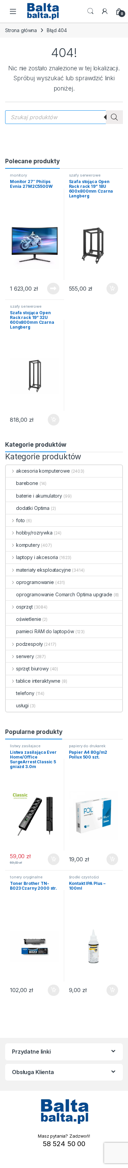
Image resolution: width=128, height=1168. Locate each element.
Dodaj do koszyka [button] (108, 288)
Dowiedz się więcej (49, 288)
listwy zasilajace (25, 745)
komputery (28, 545)
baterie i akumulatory (39, 496)
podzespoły (29, 644)
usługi (22, 705)
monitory (18, 175)
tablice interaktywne (38, 681)
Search (90, 11)
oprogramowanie (35, 582)
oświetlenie (28, 619)
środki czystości (84, 877)
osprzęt (24, 607)
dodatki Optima (32, 508)
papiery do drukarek (87, 745)
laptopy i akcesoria (37, 557)
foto (20, 520)
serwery (25, 656)
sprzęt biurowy (32, 668)
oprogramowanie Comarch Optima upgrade (64, 594)
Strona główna (21, 30)
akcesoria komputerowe (43, 471)
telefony (25, 693)
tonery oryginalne (26, 877)
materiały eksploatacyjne (43, 570)
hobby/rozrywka (34, 533)
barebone (27, 483)
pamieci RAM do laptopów (45, 631)
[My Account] (105, 11)
